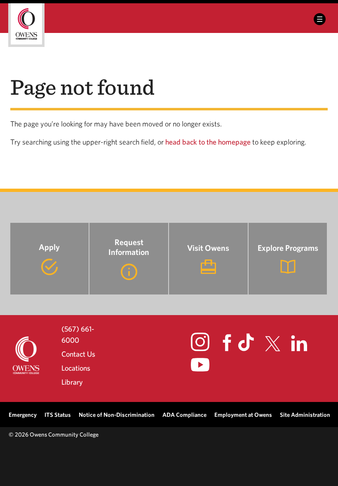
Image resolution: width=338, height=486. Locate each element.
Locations (75, 368)
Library (72, 382)
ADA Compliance (184, 414)
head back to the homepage (208, 142)
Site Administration (305, 414)
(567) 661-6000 (77, 334)
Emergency (23, 414)
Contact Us (78, 354)
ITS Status (58, 414)
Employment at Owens (243, 414)
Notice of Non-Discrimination (117, 414)
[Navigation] (320, 19)
